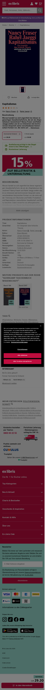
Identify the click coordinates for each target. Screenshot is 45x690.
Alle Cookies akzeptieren (22, 361)
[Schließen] (40, 325)
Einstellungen (22, 349)
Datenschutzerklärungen (19, 342)
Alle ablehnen (22, 355)
